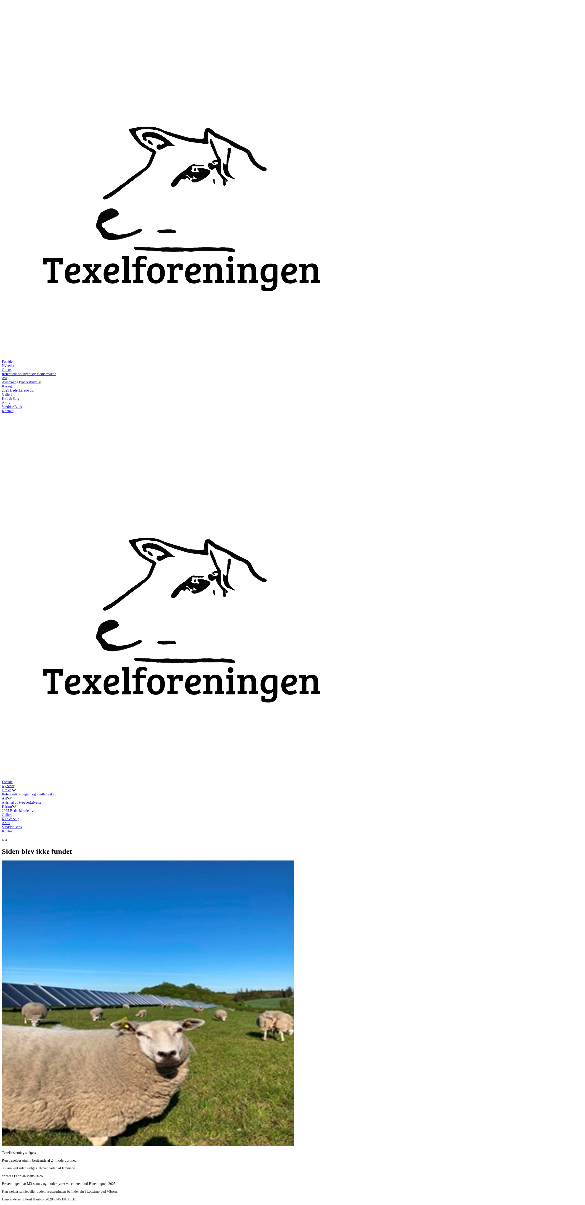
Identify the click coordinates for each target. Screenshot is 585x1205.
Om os (6, 370)
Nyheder (8, 366)
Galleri (7, 394)
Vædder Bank (12, 407)
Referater (8, 374)
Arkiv (6, 403)
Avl (4, 378)
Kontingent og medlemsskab (35, 374)
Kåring (7, 386)
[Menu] (6, 775)
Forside (7, 361)
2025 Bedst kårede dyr (18, 390)
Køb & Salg (10, 398)
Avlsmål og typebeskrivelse (21, 382)
